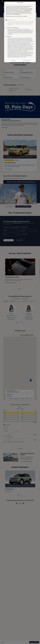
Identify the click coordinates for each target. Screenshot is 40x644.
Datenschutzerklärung (17, 14)
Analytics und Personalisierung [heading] (13, 27)
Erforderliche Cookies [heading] (11, 20)
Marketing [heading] (9, 36)
